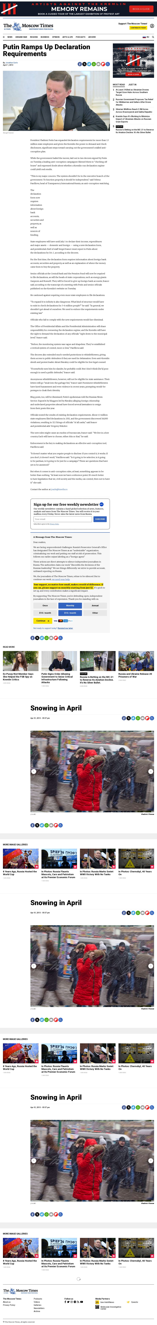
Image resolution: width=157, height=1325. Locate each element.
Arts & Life (67, 37)
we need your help (61, 579)
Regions (34, 37)
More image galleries (15, 844)
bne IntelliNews (107, 1302)
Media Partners (102, 1299)
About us (7, 1302)
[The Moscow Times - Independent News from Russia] (28, 26)
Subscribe (100, 519)
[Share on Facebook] (80, 64)
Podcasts (80, 37)
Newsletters (39, 1308)
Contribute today (138, 28)
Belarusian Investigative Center (111, 1308)
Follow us (69, 1299)
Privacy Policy (54, 524)
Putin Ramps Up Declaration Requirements (46, 50)
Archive (92, 37)
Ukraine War (21, 37)
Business (45, 37)
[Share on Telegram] (89, 64)
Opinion (55, 37)
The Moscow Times (12, 1299)
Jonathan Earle (11, 63)
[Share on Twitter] (84, 64)
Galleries (37, 1305)
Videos (37, 1302)
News (9, 37)
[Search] (153, 37)
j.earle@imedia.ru (59, 489)
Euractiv (134, 1302)
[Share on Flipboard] (103, 64)
